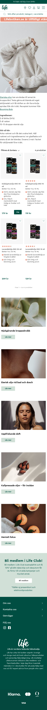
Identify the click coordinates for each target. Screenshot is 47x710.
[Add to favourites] (20, 155)
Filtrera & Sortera (9, 150)
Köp (17, 212)
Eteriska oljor (6, 97)
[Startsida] (5, 8)
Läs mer (8, 337)
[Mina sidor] (34, 7)
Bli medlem (23, 581)
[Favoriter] (29, 7)
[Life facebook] (9, 629)
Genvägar (8, 616)
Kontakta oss (9, 609)
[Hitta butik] (25, 7)
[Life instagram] (4, 629)
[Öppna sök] (24, 14)
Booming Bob (6, 109)
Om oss (7, 603)
